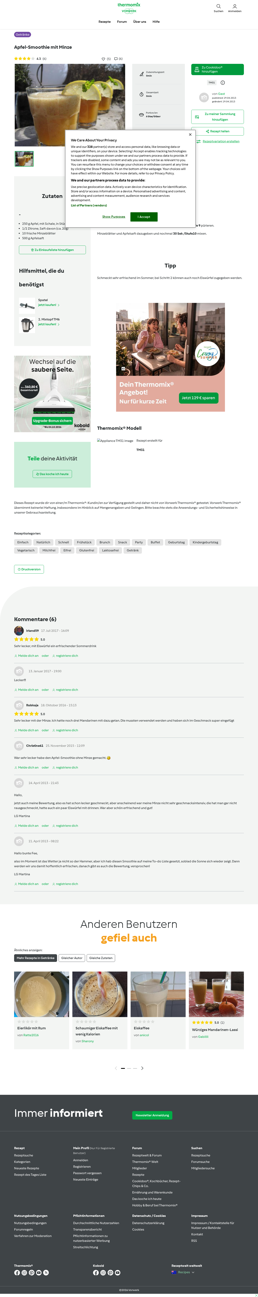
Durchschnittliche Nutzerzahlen (96, 1223)
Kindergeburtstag (205, 542)
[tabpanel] (129, 1022)
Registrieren (82, 1167)
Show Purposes (114, 217)
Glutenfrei (86, 550)
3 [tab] (135, 1068)
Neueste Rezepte (26, 1168)
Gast (221, 94)
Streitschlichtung (85, 1247)
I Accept (144, 217)
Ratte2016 (31, 1035)
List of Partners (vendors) (89, 205)
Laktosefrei (110, 550)
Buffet (155, 542)
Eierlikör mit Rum (31, 1028)
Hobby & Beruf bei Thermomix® (155, 1205)
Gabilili (203, 1037)
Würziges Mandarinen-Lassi (215, 1030)
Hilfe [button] (156, 22)
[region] (130, 179)
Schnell (63, 542)
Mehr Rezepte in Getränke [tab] (35, 958)
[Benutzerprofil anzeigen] (204, 97)
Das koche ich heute (146, 1199)
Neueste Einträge (85, 1179)
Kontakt (197, 1234)
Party (139, 542)
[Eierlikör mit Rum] (41, 994)
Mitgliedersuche (203, 1168)
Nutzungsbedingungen (30, 1223)
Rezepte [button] (105, 22)
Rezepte (138, 1175)
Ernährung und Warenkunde (152, 1192)
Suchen (196, 1148)
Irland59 (32, 631)
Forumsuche (200, 1162)
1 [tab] (123, 1068)
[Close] (190, 134)
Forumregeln (23, 1229)
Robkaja (32, 705)
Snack (122, 542)
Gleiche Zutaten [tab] (100, 958)
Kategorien (22, 1162)
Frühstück (84, 542)
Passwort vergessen (87, 1173)
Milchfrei (49, 550)
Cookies (138, 1229)
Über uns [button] (139, 22)
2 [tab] (129, 1068)
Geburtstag (176, 542)
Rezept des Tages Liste (30, 1175)
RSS (194, 1241)
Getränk (133, 550)
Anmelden (80, 1160)
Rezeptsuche (23, 1155)
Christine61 (34, 746)
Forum (137, 1148)
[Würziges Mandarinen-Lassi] (216, 994)
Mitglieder (139, 1168)
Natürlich (43, 542)
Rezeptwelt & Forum (147, 1155)
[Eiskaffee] (158, 994)
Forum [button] (122, 22)
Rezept (19, 1148)
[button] (218, 8)
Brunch (105, 542)
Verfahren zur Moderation (33, 1236)
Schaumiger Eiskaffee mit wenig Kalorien (97, 1031)
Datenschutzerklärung (148, 1223)
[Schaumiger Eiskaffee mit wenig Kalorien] (99, 994)
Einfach (22, 542)
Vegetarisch (25, 550)
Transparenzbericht (87, 1229)
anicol (144, 1035)
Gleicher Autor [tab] (71, 958)
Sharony (88, 1041)
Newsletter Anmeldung (152, 1115)
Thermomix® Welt (145, 1162)
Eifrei (67, 550)
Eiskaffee (141, 1028)
